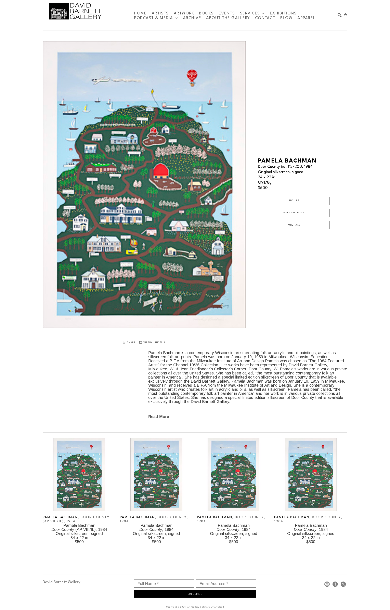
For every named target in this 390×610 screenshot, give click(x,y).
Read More (158, 416)
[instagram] (327, 584)
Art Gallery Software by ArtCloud (205, 607)
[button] (252, 13)
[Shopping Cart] (345, 15)
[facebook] (335, 584)
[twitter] (343, 584)
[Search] (340, 15)
